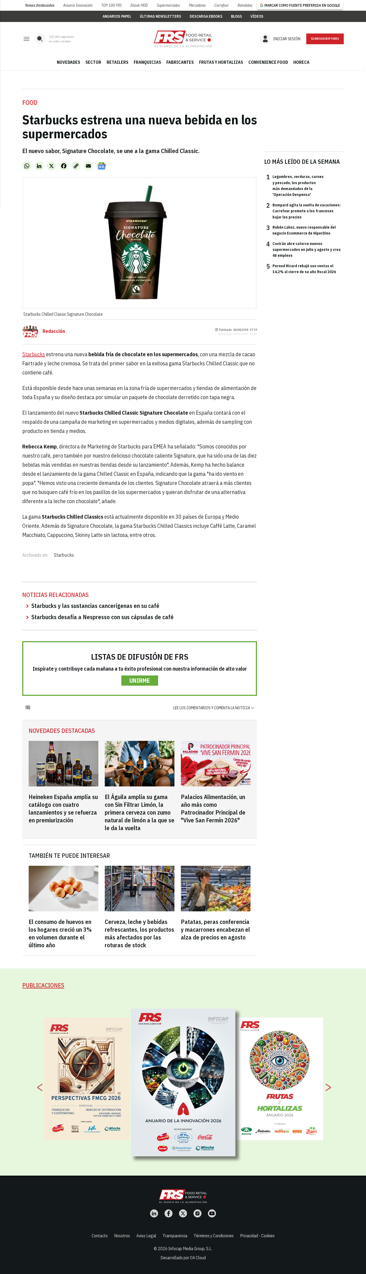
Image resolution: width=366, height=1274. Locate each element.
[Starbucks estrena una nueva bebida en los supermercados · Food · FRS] (183, 39)
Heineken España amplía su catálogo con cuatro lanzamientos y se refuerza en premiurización (63, 808)
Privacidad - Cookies (257, 1235)
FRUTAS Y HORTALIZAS (221, 62)
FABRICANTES (180, 62)
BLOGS (236, 16)
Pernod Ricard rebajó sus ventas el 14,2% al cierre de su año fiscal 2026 (301, 268)
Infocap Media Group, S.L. (190, 1248)
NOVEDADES (68, 62)
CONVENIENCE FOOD (268, 62)
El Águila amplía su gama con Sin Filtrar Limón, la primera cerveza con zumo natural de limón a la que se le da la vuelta (139, 812)
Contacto (100, 1235)
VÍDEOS (257, 16)
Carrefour (221, 5)
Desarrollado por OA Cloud (183, 1257)
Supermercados (168, 5)
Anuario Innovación (77, 5)
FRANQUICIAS (147, 62)
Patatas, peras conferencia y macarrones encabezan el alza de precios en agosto (215, 929)
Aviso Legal (146, 1235)
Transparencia (175, 1235)
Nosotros (122, 1235)
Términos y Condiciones (214, 1235)
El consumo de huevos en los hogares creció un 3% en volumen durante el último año (60, 933)
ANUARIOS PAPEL (117, 16)
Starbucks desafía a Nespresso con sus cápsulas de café (102, 617)
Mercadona (197, 5)
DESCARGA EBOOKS (206, 16)
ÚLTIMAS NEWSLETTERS (160, 16)
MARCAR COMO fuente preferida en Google (302, 5)
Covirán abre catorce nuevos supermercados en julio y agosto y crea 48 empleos (303, 249)
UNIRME (139, 680)
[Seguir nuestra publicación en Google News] (101, 165)
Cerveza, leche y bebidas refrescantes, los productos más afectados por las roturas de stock (139, 933)
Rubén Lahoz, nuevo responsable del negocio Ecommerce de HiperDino (301, 230)
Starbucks (33, 354)
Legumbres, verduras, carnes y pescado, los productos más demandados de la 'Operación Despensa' (295, 185)
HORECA (301, 62)
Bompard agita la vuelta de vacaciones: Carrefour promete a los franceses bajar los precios (303, 211)
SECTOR (93, 62)
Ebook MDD (139, 5)
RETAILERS (117, 62)
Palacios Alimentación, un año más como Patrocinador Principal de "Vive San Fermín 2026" (213, 808)
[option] (183, 1082)
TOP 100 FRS (111, 5)
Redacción (54, 331)
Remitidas (245, 5)
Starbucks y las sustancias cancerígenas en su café (95, 606)
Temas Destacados (39, 5)
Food (30, 102)
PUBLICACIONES (43, 985)
